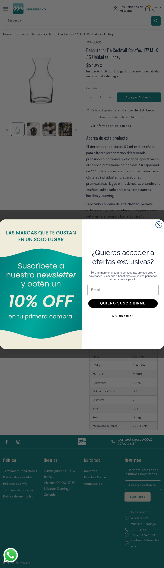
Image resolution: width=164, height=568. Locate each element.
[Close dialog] (159, 224)
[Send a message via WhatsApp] (10, 555)
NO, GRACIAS (123, 315)
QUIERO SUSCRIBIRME (123, 303)
